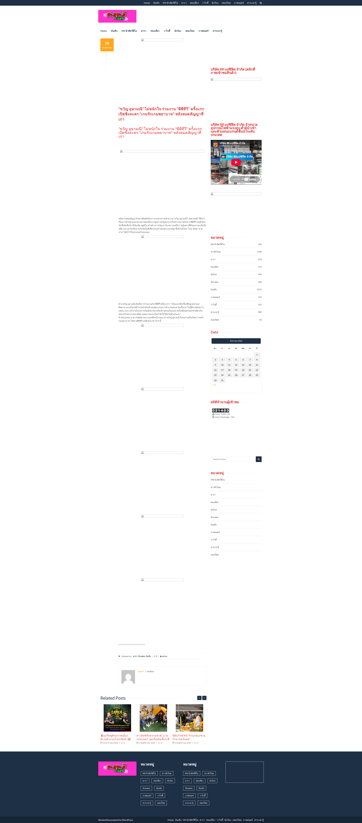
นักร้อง (215, 2)
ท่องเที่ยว (194, 2)
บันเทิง (156, 2)
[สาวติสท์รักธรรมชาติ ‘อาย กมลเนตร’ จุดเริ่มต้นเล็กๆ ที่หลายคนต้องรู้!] (153, 718)
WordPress (127, 819)
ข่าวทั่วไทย (216, 251)
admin (164, 656)
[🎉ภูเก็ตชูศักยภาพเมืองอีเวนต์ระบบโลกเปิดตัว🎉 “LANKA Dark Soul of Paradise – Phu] (117, 718)
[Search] (259, 459)
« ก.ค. (214, 384)
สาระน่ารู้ (252, 2)
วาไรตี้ (205, 2)
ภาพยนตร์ (239, 2)
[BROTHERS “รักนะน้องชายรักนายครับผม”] (189, 718)
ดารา (184, 2)
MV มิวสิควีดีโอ (170, 2)
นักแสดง (141, 656)
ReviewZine (104, 819)
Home (147, 2)
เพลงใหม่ (226, 2)
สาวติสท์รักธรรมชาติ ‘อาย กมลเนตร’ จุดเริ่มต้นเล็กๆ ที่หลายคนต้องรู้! (152, 739)
